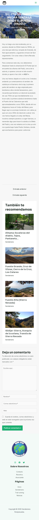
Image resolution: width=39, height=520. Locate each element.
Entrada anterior (19, 189)
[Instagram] (15, 462)
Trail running (19, 493)
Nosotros (19, 475)
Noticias (19, 495)
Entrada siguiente (20, 195)
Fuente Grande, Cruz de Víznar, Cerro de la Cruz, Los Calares (18, 269)
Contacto (19, 472)
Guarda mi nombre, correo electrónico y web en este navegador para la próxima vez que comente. (18, 419)
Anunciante (20, 477)
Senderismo (9, 242)
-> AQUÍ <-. (25, 74)
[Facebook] (19, 462)
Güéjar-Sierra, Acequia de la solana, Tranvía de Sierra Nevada (18, 333)
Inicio (19, 487)
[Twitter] (24, 462)
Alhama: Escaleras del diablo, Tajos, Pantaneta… (17, 236)
